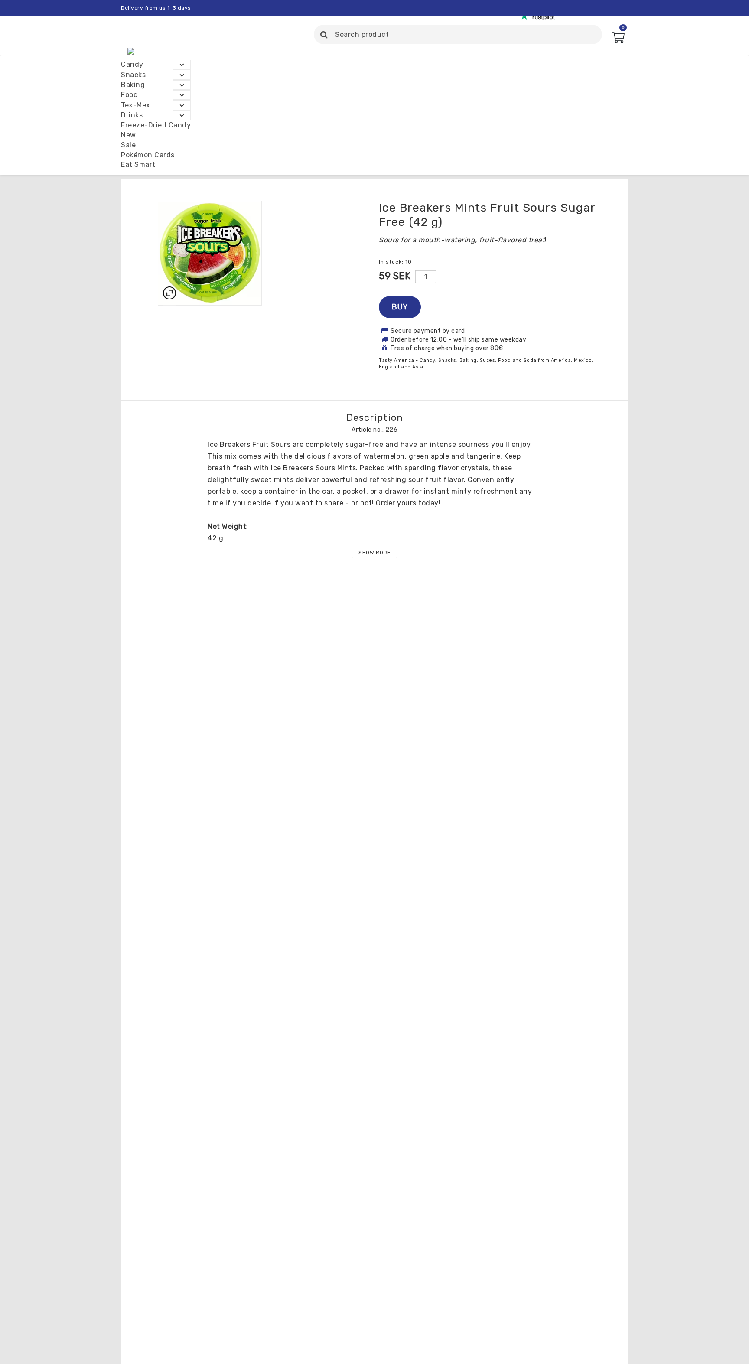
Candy (132, 64)
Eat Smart (138, 165)
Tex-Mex (135, 105)
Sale (128, 145)
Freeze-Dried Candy (156, 125)
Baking (133, 85)
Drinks (132, 115)
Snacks (133, 75)
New (128, 135)
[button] (617, 40)
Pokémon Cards (148, 155)
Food (129, 95)
